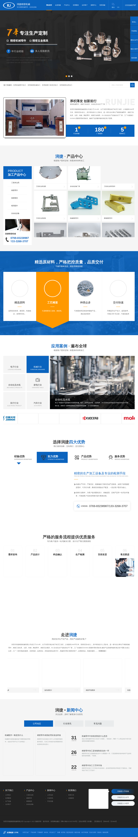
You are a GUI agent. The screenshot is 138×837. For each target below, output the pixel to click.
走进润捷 (58, 5)
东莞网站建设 (55, 821)
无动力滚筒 (92, 832)
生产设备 (8, 801)
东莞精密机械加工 (34, 85)
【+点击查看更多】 (93, 406)
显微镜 (55, 690)
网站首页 (49, 5)
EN (118, 7)
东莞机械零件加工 (19, 85)
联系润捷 (102, 5)
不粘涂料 (33, 832)
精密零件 (14, 190)
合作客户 (84, 5)
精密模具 (14, 198)
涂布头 (46, 832)
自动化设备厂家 (75, 175)
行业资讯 (67, 723)
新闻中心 (93, 5)
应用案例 (76, 5)
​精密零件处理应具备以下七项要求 (50, 758)
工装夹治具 (15, 182)
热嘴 (58, 832)
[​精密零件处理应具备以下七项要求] (51, 753)
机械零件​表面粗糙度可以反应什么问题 (97, 736)
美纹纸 (99, 832)
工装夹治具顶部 (41, 175)
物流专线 (77, 832)
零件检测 (97, 690)
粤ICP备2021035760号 (69, 821)
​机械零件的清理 (11, 758)
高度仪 (14, 690)
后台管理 (83, 821)
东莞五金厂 (26, 832)
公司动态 (37, 723)
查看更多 (102, 651)
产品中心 (67, 5)
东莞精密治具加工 (66, 85)
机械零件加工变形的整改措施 (93, 765)
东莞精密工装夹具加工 (50, 85)
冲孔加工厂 (52, 832)
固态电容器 (69, 832)
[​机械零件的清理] (18, 753)
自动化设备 (15, 213)
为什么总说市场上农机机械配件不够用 (97, 751)
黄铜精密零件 (108, 207)
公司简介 (8, 795)
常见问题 (98, 723)
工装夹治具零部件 (109, 175)
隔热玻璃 (105, 832)
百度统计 (98, 821)
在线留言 (71, 798)
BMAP (106, 821)
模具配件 (14, 206)
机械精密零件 (74, 207)
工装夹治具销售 (41, 207)
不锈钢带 (40, 832)
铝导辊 (63, 832)
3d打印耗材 (84, 832)
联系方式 (71, 795)
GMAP (113, 821)
